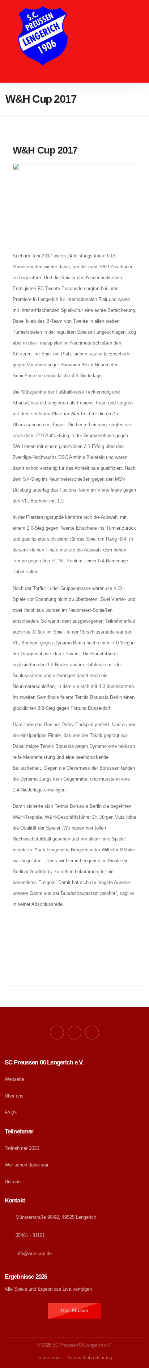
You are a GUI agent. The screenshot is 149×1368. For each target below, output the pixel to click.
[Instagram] (92, 1032)
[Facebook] (57, 1032)
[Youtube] (74, 1032)
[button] (74, 75)
